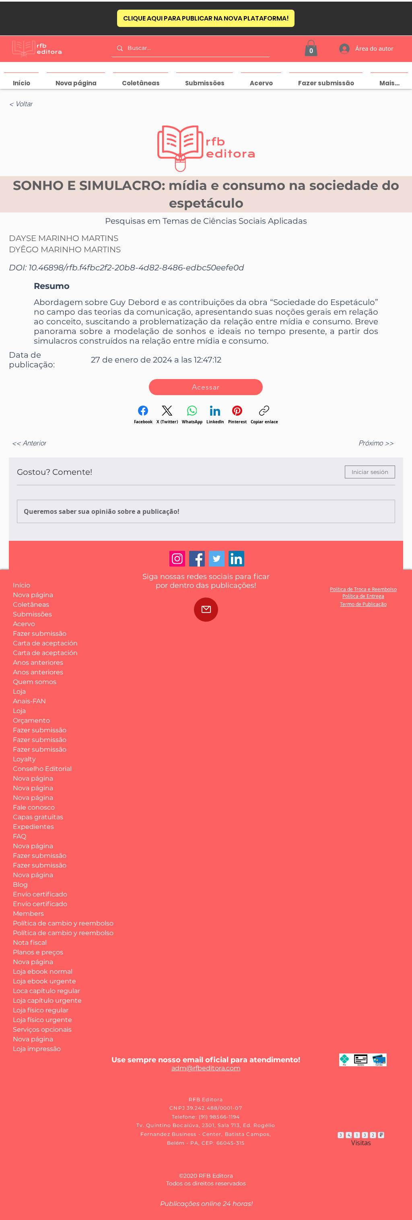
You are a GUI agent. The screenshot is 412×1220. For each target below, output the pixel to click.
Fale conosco (34, 807)
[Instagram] (177, 559)
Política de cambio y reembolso (42, 923)
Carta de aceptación (42, 643)
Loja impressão (37, 1049)
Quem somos (34, 682)
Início (21, 585)
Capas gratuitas (38, 817)
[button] (311, 48)
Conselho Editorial (42, 769)
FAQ (19, 836)
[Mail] (206, 610)
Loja (19, 691)
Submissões (32, 614)
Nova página (33, 595)
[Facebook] (197, 559)
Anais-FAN (29, 701)
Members (28, 913)
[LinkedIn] (236, 559)
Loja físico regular (40, 1010)
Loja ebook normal (42, 971)
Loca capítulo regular (42, 991)
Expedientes (33, 827)
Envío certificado (40, 894)
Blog (20, 884)
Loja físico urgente (42, 1020)
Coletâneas (31, 604)
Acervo (24, 624)
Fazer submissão (39, 633)
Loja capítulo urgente (42, 1000)
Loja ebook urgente (42, 981)
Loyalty (24, 759)
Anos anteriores (38, 662)
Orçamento (31, 720)
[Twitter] (217, 559)
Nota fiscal (30, 942)
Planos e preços (38, 952)
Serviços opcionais (42, 1029)
